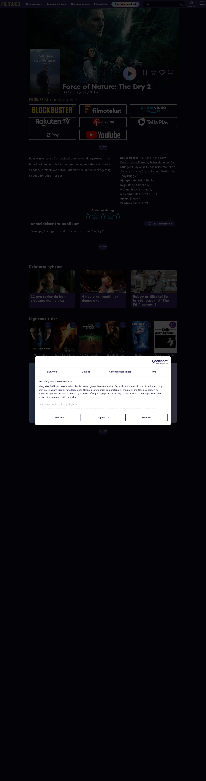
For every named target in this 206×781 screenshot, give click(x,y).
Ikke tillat (59, 417)
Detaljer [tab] (86, 371)
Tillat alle (146, 417)
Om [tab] (154, 371)
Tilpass (101, 417)
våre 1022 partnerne (56, 386)
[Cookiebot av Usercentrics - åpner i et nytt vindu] (154, 362)
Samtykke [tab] (52, 371)
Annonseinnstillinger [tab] (120, 371)
